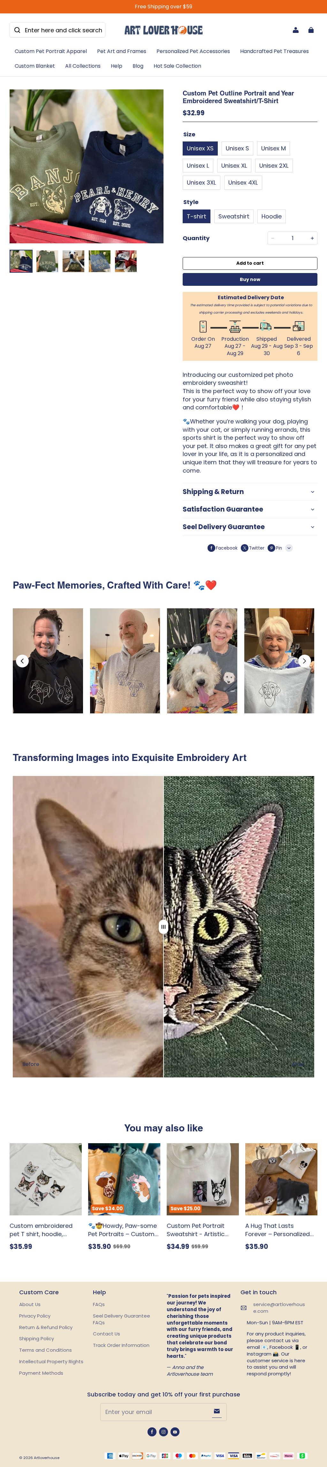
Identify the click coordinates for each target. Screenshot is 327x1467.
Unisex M (273, 148)
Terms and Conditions (45, 1350)
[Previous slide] (22, 661)
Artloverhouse (46, 1457)
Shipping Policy (36, 1338)
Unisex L (198, 166)
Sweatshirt (233, 216)
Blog (138, 66)
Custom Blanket (35, 66)
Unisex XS (200, 148)
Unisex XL (234, 166)
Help (116, 66)
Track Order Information (121, 1345)
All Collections (83, 66)
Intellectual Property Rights (51, 1361)
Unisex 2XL (274, 166)
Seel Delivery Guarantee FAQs (121, 1319)
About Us (30, 1304)
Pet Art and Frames (121, 51)
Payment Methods (41, 1373)
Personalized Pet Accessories (193, 51)
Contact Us (106, 1333)
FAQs (99, 1304)
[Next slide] (304, 661)
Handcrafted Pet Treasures (274, 51)
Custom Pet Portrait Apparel (51, 51)
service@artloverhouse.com (279, 1307)
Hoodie (272, 216)
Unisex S (237, 148)
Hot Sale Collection (177, 66)
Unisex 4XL (243, 182)
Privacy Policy (34, 1315)
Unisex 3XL (201, 182)
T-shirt (196, 216)
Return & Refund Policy (45, 1327)
